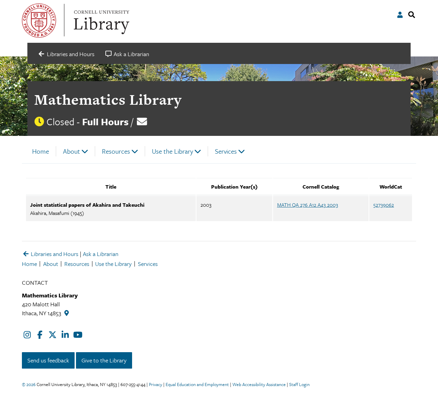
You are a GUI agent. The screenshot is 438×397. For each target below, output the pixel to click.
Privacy (155, 384)
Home (40, 151)
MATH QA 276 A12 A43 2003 (307, 204)
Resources (116, 151)
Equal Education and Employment (197, 384)
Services (226, 151)
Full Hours (105, 121)
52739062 (383, 204)
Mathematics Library (108, 99)
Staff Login (299, 384)
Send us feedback (48, 360)
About (71, 151)
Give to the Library (104, 360)
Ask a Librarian (100, 253)
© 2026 (29, 384)
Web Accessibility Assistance (259, 384)
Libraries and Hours (53, 253)
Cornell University (39, 20)
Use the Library (172, 151)
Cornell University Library (100, 20)
